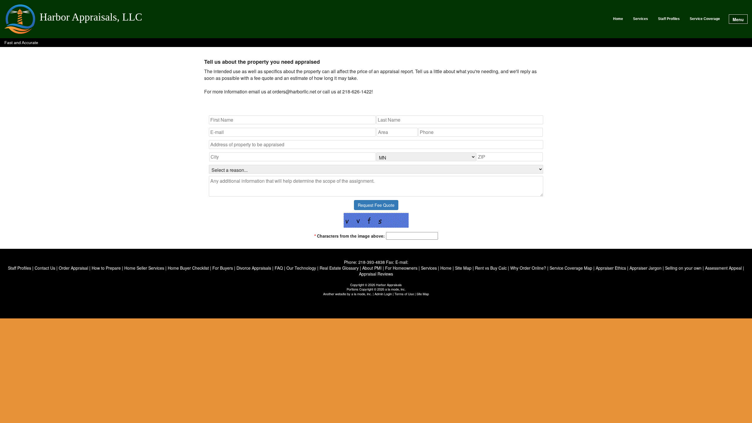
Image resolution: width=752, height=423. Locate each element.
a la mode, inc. (361, 293)
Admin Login (383, 293)
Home (618, 19)
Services (640, 19)
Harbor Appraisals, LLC (91, 17)
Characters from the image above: (349, 236)
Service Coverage (705, 19)
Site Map (423, 293)
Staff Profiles (669, 19)
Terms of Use (404, 293)
